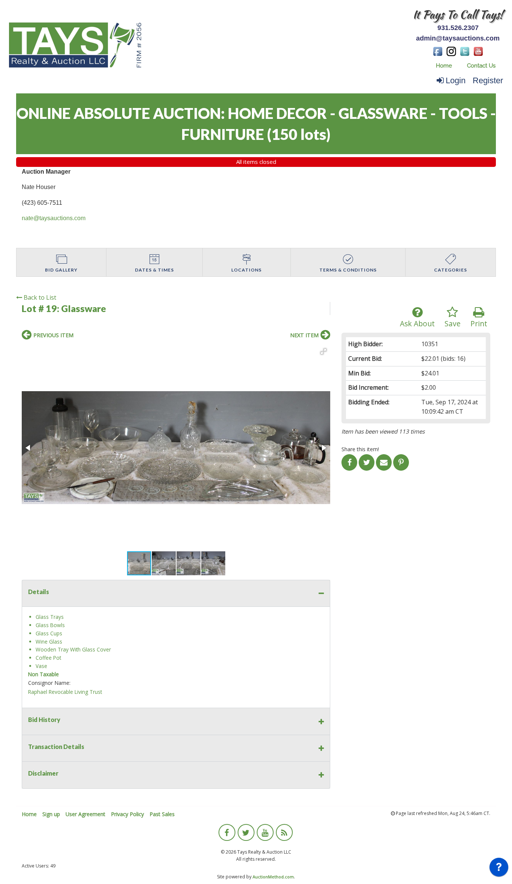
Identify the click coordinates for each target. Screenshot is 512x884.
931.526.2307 (458, 28)
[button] (323, 351)
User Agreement (85, 814)
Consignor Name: (49, 682)
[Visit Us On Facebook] (438, 51)
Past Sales (162, 814)
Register (488, 80)
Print (478, 323)
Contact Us (481, 65)
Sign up (51, 814)
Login (456, 80)
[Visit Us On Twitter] (465, 51)
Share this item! (360, 449)
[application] (499, 869)
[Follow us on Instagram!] (451, 51)
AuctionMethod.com (273, 876)
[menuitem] (444, 65)
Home (444, 65)
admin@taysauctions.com (458, 38)
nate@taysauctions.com (53, 218)
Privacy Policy (127, 814)
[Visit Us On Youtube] (478, 51)
